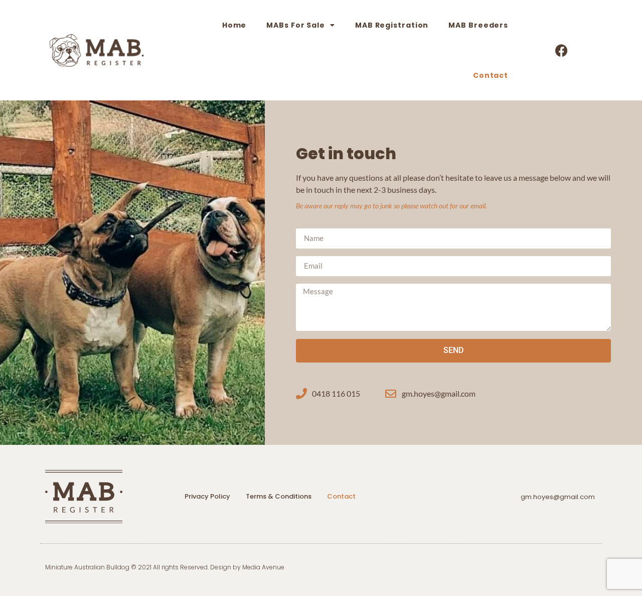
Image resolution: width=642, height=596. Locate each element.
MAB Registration (391, 25)
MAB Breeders (478, 25)
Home (234, 25)
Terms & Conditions (278, 496)
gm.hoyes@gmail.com (558, 497)
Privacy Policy (207, 496)
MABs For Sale (295, 25)
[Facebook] (561, 50)
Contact (490, 75)
